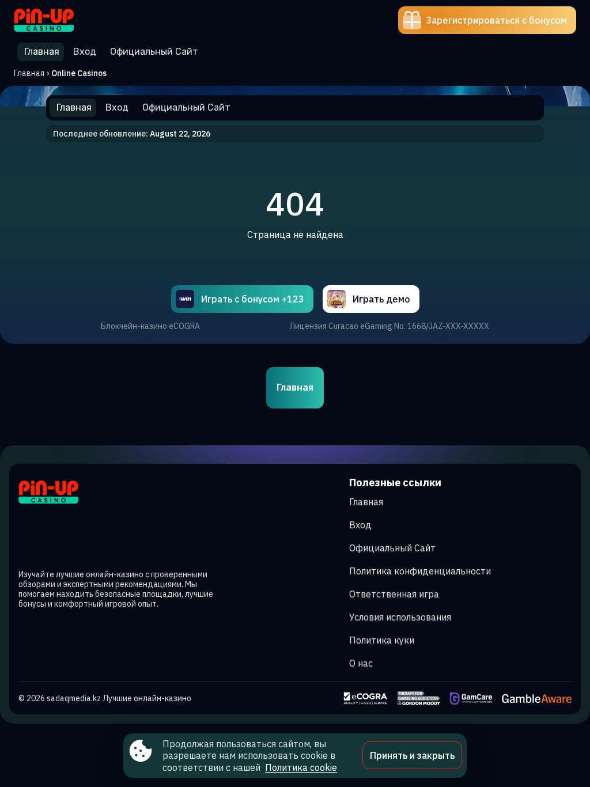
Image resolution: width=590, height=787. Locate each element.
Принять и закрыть (412, 755)
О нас (361, 663)
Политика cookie (301, 767)
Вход (360, 525)
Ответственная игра (394, 594)
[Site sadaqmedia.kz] (54, 20)
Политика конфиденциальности (420, 571)
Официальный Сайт (392, 548)
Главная (29, 73)
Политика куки (381, 640)
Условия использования (400, 617)
